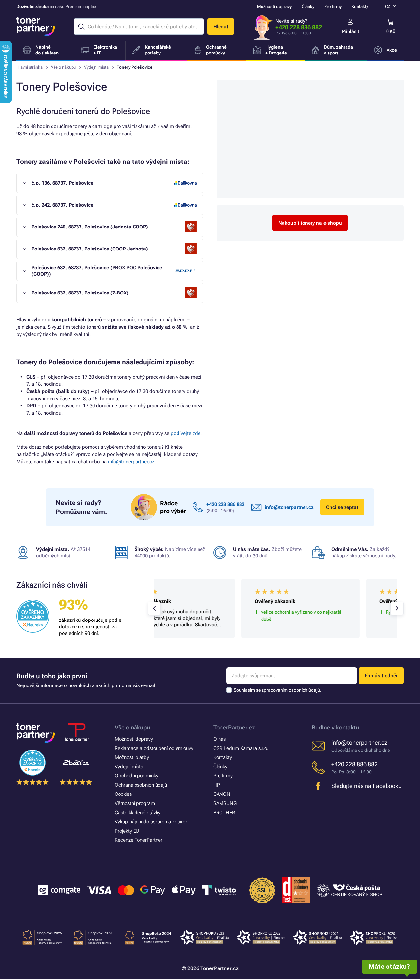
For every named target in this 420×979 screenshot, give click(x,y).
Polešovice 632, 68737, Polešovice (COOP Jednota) (90, 249)
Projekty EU (127, 831)
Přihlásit (350, 31)
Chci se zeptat (342, 507)
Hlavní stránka (29, 67)
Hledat (220, 27)
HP (216, 785)
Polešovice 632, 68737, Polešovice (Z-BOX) (80, 293)
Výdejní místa (96, 67)
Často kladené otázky (137, 813)
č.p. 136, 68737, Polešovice (62, 183)
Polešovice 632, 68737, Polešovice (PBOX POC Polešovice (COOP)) (97, 271)
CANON (221, 794)
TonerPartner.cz (234, 727)
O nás (219, 739)
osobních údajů (304, 690)
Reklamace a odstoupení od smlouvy (154, 748)
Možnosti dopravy (274, 6)
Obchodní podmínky (136, 776)
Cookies (123, 794)
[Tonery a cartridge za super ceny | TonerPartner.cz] (35, 26)
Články (308, 6)
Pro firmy (333, 6)
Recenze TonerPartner (138, 840)
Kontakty (359, 6)
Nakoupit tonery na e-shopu (310, 223)
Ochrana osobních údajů (141, 785)
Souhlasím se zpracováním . (277, 690)
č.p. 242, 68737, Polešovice (62, 205)
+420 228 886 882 (298, 27)
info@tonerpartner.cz (131, 462)
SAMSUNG (225, 803)
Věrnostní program (135, 803)
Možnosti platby (132, 757)
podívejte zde (185, 433)
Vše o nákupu (63, 67)
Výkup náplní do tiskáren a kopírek (151, 822)
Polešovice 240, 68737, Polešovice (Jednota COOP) (90, 227)
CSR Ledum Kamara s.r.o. (240, 748)
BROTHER (224, 813)
